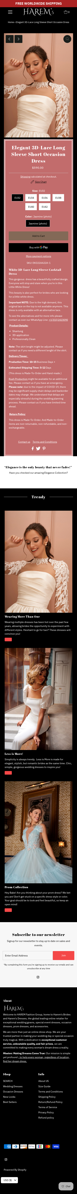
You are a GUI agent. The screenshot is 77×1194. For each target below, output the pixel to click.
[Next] (18, 39)
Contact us (24, 442)
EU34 (31, 197)
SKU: (29, 262)
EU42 (45, 206)
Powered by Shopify (15, 1169)
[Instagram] (38, 977)
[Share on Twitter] (38, 449)
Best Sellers (10, 1102)
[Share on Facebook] (33, 449)
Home (11, 22)
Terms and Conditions (45, 442)
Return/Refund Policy (50, 1102)
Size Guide (44, 1086)
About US (43, 1081)
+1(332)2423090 (58, 319)
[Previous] (10, 39)
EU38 (58, 197)
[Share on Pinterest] (44, 449)
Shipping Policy (47, 1096)
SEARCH (8, 1081)
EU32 (17, 197)
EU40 (31, 206)
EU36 (45, 197)
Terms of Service (47, 1107)
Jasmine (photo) (38, 223)
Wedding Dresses (13, 1086)
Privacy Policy (46, 1112)
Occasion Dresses (13, 1091)
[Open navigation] (10, 11)
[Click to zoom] (67, 39)
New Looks (9, 1096)
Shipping (25, 176)
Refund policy (46, 1117)
